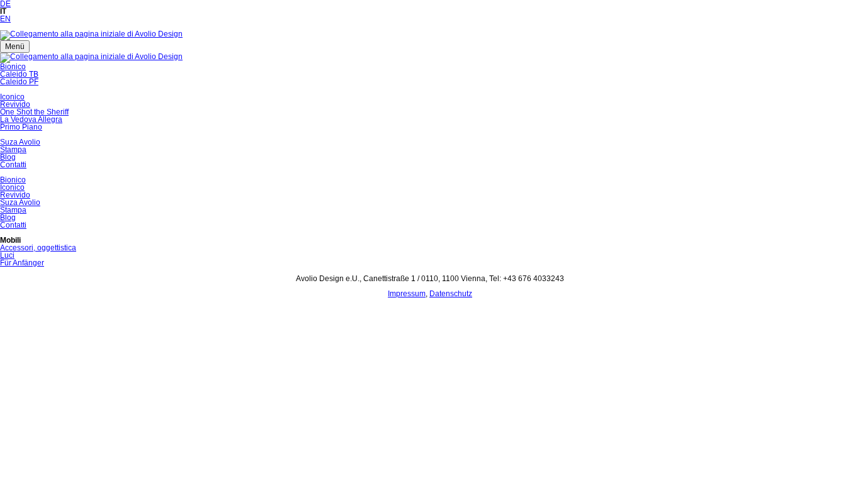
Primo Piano (21, 127)
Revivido (15, 104)
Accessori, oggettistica (38, 247)
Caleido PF (19, 81)
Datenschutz (450, 293)
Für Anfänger (22, 262)
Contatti (13, 164)
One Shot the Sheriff (34, 112)
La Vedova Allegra (31, 119)
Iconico (12, 96)
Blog (8, 157)
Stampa (13, 149)
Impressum (407, 293)
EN (5, 18)
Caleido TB (19, 74)
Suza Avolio (20, 142)
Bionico (13, 66)
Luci (7, 255)
